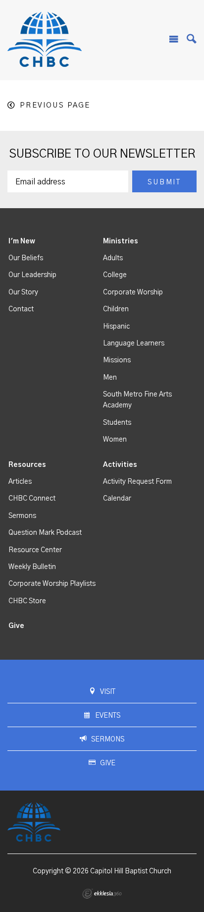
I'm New (21, 241)
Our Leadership (32, 275)
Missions (117, 360)
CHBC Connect (31, 498)
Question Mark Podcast (45, 532)
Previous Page (55, 105)
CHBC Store (27, 601)
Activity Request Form (137, 481)
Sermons (22, 516)
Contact (21, 309)
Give (16, 626)
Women (115, 439)
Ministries (120, 241)
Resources (27, 464)
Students (117, 422)
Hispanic (116, 326)
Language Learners (133, 343)
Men (110, 377)
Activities (120, 464)
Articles (20, 481)
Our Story (23, 292)
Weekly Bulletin (32, 567)
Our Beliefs (25, 258)
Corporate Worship (133, 292)
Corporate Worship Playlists (52, 583)
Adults (113, 258)
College (115, 275)
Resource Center (35, 550)
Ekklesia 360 (102, 894)
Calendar (117, 498)
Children (116, 309)
